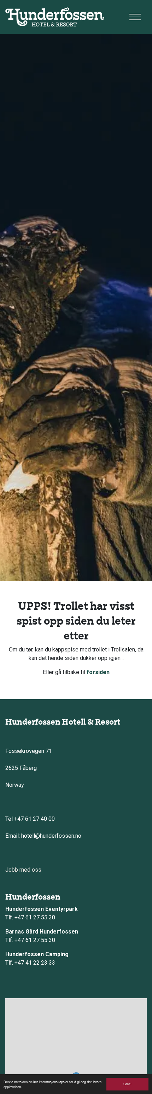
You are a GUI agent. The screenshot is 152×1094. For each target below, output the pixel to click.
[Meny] (135, 17)
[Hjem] (54, 17)
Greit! (127, 1083)
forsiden (98, 672)
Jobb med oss (23, 869)
